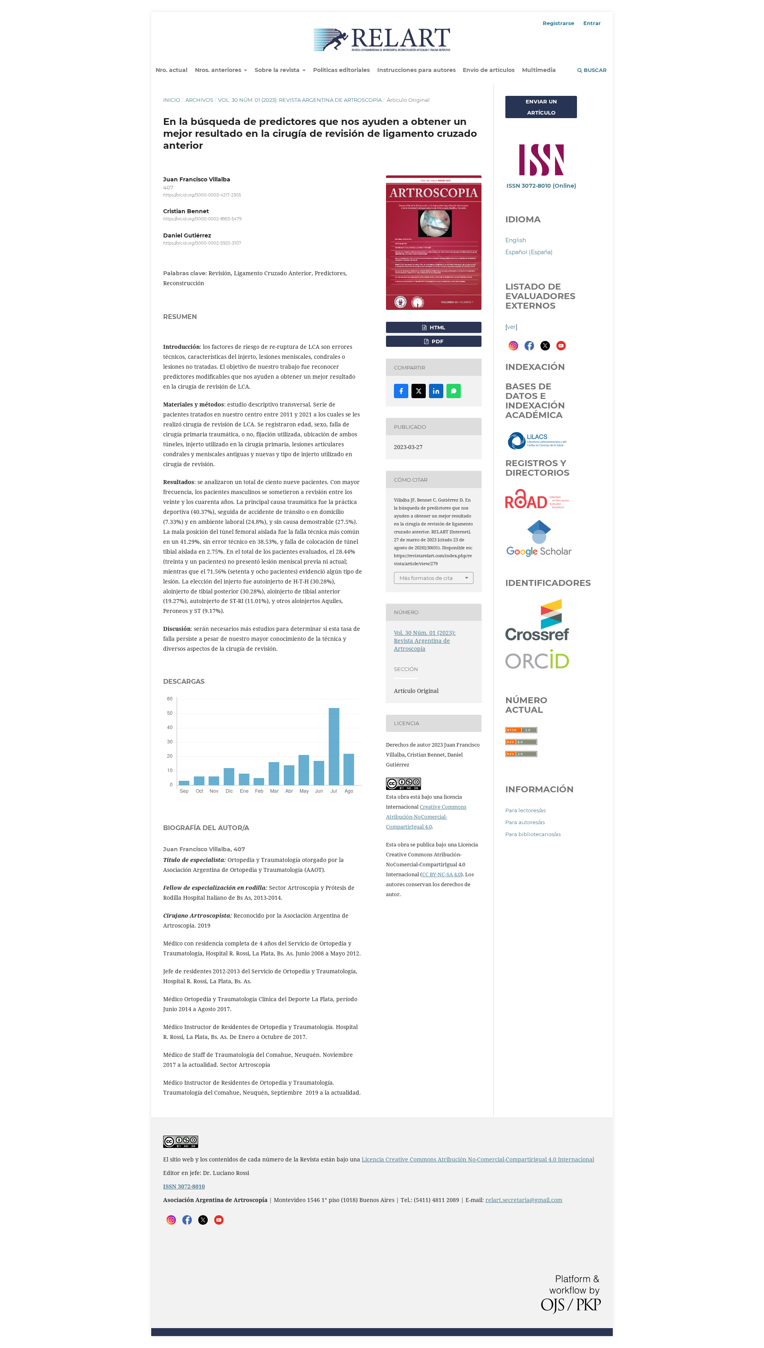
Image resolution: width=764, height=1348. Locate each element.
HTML (436, 327)
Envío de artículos (489, 70)
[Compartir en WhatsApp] (453, 391)
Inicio (171, 100)
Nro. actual (171, 70)
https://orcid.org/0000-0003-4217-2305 (202, 195)
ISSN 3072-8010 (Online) (541, 185)
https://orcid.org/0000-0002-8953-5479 (202, 219)
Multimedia (539, 70)
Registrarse (558, 23)
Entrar (592, 23)
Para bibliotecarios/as (533, 834)
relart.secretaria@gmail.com (523, 1200)
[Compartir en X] (418, 391)
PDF (436, 341)
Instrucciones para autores (416, 70)
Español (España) (529, 252)
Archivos (199, 100)
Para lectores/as (525, 810)
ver (511, 327)
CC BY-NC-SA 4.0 (441, 874)
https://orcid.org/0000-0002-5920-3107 (202, 243)
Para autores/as (525, 822)
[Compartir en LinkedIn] (436, 391)
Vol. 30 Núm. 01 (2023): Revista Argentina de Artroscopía (300, 100)
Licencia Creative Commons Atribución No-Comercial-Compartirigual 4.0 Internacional (478, 1159)
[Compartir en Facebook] (401, 391)
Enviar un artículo (541, 107)
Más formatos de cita (426, 578)
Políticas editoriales (341, 70)
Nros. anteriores (219, 70)
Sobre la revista (278, 70)
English (515, 240)
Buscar (594, 70)
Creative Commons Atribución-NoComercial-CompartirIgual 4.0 (426, 816)
